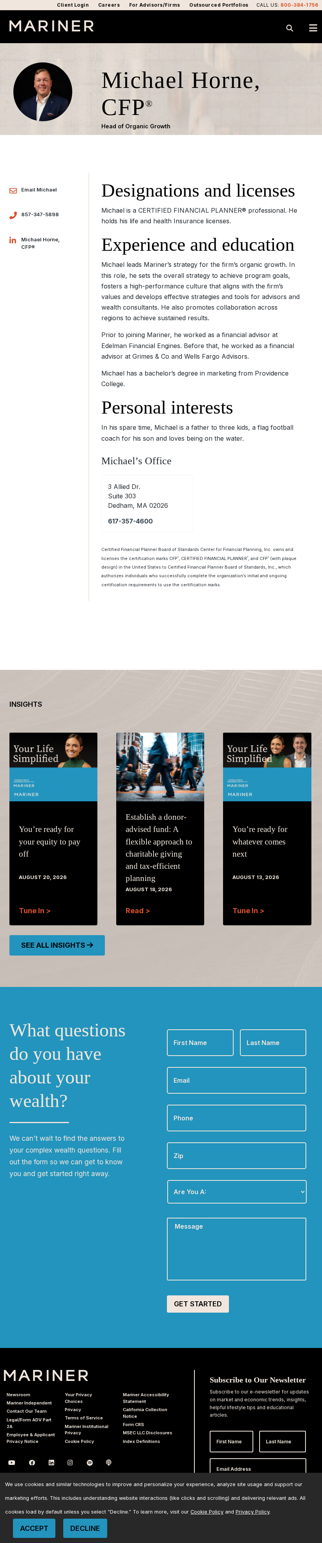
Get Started (198, 1304)
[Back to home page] (51, 29)
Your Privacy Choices (78, 1398)
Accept (34, 1528)
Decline (85, 1528)
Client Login (73, 5)
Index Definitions (141, 1441)
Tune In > (35, 910)
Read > (138, 910)
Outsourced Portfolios (219, 5)
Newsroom (18, 1394)
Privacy (73, 1409)
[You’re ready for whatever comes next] (267, 789)
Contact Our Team (27, 1411)
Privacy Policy (252, 1512)
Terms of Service (84, 1418)
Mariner (46, 1375)
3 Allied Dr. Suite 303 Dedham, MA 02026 (138, 496)
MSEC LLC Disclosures (147, 1432)
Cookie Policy (79, 1441)
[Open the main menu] (313, 28)
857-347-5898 (40, 214)
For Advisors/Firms (154, 5)
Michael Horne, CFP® (40, 243)
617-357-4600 (130, 521)
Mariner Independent (29, 1403)
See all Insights (54, 945)
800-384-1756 (299, 5)
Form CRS (133, 1424)
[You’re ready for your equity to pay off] (53, 789)
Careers (109, 5)
